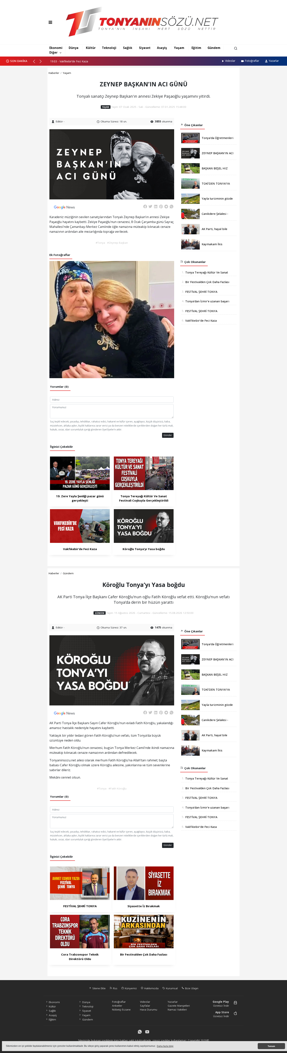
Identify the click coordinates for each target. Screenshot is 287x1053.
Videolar (230, 61)
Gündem (214, 48)
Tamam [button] (271, 1046)
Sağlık (127, 48)
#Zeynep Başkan (117, 242)
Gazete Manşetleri (179, 1005)
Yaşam (179, 48)
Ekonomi (55, 48)
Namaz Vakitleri (177, 1009)
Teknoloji (109, 48)
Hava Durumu (148, 1009)
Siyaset (145, 48)
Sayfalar (145, 1005)
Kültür (91, 48)
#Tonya (100, 242)
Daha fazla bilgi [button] (165, 1046)
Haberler (54, 73)
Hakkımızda (151, 988)
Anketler (117, 1005)
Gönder (167, 435)
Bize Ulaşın (191, 988)
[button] (35, 63)
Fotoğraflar (252, 61)
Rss (114, 988)
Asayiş (162, 48)
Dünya (73, 48)
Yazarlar (274, 61)
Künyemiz (130, 988)
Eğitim (196, 48)
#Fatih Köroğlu (118, 788)
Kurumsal (171, 988)
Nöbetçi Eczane (121, 1009)
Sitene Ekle (99, 988)
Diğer (53, 52)
